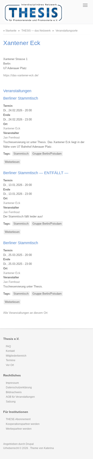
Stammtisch (21, 153)
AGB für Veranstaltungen (20, 396)
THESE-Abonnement (18, 419)
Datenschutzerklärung (19, 387)
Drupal (30, 444)
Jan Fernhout (11, 137)
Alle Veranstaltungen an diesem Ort (25, 312)
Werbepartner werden (19, 428)
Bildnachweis (14, 392)
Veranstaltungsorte (67, 30)
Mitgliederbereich (16, 355)
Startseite (10, 30)
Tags (6, 153)
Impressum (12, 382)
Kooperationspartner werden (23, 424)
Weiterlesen (13, 162)
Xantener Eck (11, 128)
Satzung (11, 401)
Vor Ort (10, 365)
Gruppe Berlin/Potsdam (47, 153)
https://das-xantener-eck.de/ (20, 75)
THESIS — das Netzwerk (36, 30)
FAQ (8, 346)
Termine (10, 360)
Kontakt (10, 350)
